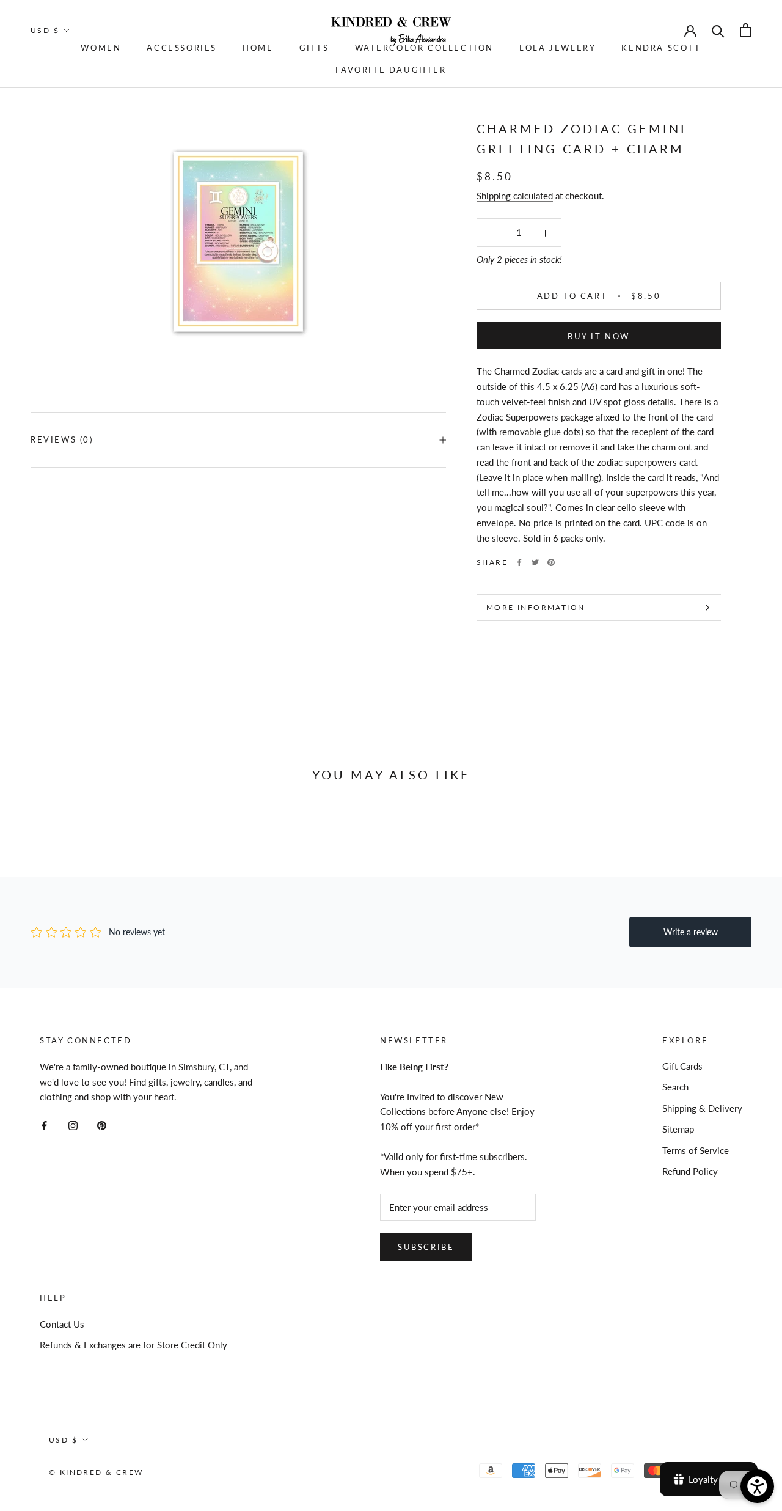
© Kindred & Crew (96, 1472)
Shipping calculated (515, 195)
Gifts (314, 48)
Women (101, 48)
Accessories (182, 48)
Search (675, 1086)
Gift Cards (682, 1066)
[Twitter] (535, 562)
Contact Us (62, 1323)
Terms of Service (695, 1150)
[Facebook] (519, 562)
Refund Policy (690, 1171)
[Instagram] (73, 1124)
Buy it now (599, 336)
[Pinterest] (551, 562)
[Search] (718, 30)
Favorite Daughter (390, 70)
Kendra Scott (661, 48)
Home (258, 48)
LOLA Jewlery (557, 48)
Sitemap (678, 1128)
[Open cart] (745, 30)
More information (535, 607)
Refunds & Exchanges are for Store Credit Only (133, 1344)
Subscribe (426, 1247)
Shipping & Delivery (702, 1108)
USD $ (45, 30)
